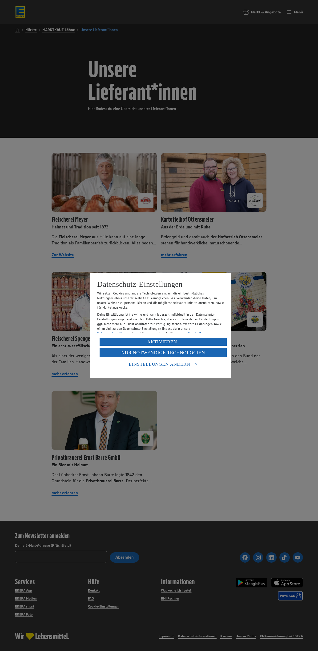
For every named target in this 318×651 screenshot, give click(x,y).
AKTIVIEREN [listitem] (162, 341)
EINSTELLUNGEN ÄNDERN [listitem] (159, 364)
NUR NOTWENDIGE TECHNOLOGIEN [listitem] (163, 352)
